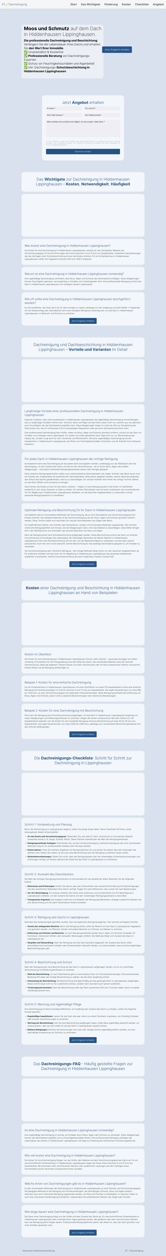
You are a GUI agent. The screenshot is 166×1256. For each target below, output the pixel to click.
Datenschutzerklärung (85, 143)
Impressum (27, 1251)
